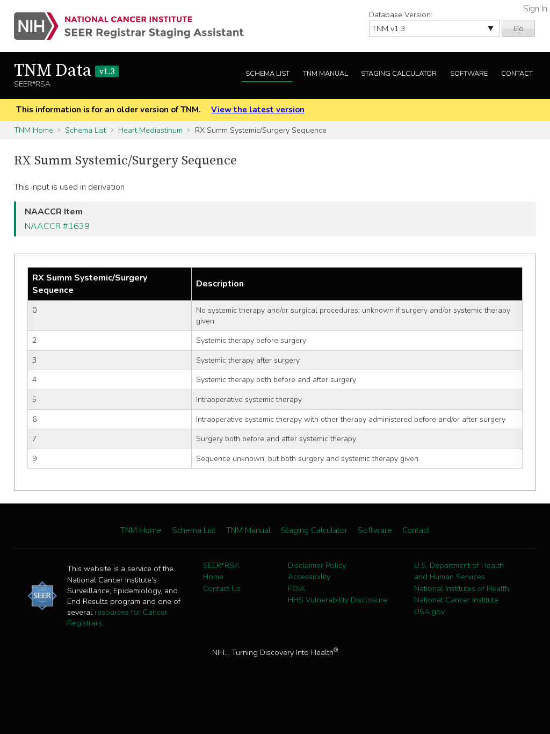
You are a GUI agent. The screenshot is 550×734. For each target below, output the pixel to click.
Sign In (535, 9)
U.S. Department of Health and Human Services (459, 571)
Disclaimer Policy (317, 565)
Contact (517, 73)
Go (518, 28)
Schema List (267, 73)
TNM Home (33, 130)
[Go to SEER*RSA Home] (135, 26)
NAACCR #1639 (57, 226)
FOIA (296, 588)
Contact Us (222, 588)
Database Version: (400, 14)
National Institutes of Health (461, 588)
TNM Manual (325, 73)
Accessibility (309, 576)
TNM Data (64, 71)
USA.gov (429, 611)
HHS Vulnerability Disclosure (337, 599)
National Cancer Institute (456, 599)
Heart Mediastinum (150, 130)
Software (469, 73)
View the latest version (258, 109)
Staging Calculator (399, 73)
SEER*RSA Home (221, 571)
